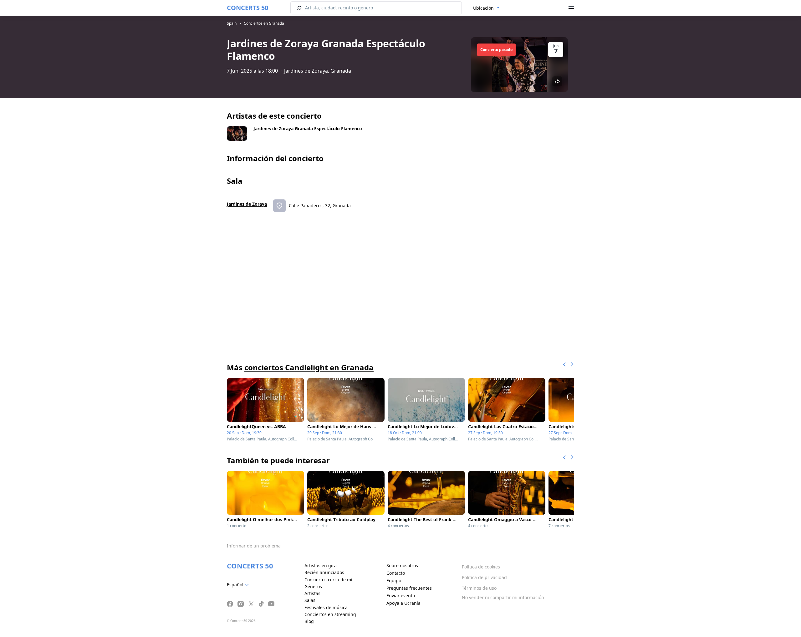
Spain (232, 23)
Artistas (312, 593)
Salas (309, 600)
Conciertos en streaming (330, 614)
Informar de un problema (254, 546)
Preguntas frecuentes (409, 588)
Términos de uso (479, 588)
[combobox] (486, 8)
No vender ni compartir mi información (503, 597)
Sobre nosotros (402, 565)
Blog (309, 621)
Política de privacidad (484, 577)
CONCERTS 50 (247, 7)
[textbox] (239, 584)
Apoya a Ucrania (403, 603)
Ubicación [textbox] (483, 8)
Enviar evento (400, 595)
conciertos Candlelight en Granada (309, 367)
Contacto (395, 573)
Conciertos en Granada (264, 23)
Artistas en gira (320, 565)
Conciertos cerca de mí (328, 580)
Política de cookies (481, 567)
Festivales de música (326, 607)
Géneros (313, 586)
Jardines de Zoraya (247, 204)
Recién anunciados (324, 572)
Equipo (393, 580)
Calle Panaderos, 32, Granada (320, 205)
